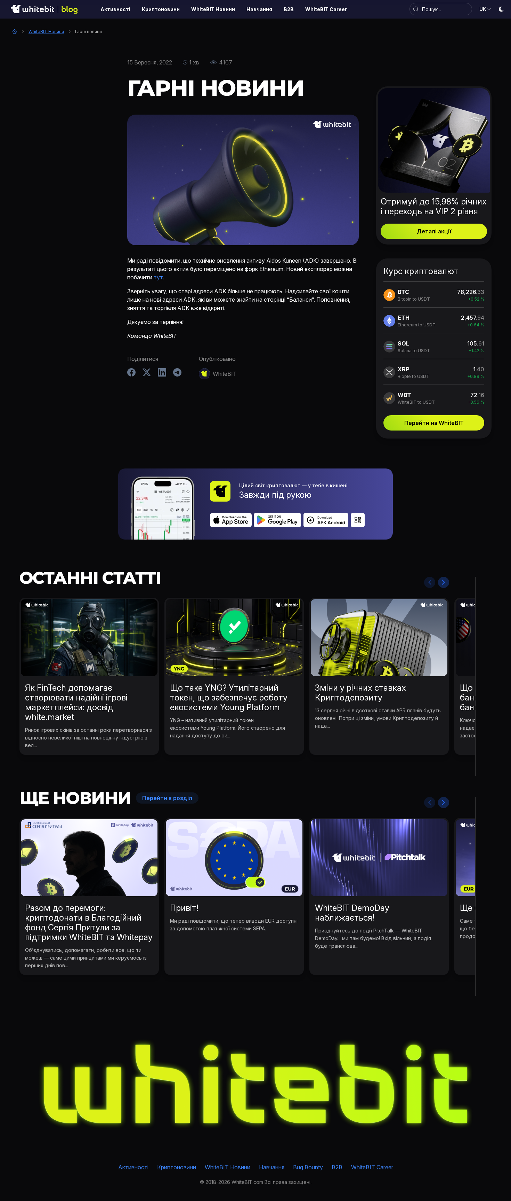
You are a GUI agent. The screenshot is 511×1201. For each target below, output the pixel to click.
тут (158, 277)
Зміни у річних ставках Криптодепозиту (360, 693)
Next (443, 582)
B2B (337, 1167)
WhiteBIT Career (372, 1167)
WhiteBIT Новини (46, 31)
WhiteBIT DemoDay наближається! (352, 913)
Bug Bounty (308, 1167)
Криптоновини (176, 1167)
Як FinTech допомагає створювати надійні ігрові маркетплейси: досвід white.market (76, 702)
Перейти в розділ (167, 798)
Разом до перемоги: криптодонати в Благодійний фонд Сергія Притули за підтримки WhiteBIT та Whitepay (89, 922)
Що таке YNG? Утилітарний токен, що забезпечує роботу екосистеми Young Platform (228, 697)
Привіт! (184, 908)
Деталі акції (434, 231)
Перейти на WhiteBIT (434, 422)
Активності (133, 1167)
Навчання (271, 1167)
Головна (14, 31)
